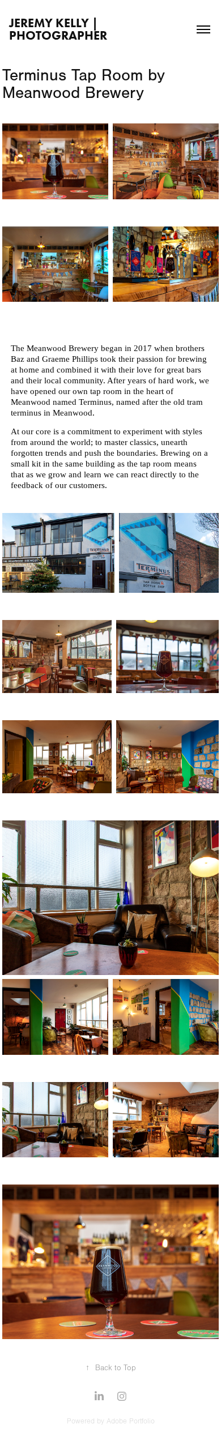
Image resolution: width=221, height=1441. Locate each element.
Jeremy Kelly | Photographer (58, 29)
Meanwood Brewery (63, 348)
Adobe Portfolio (131, 1421)
